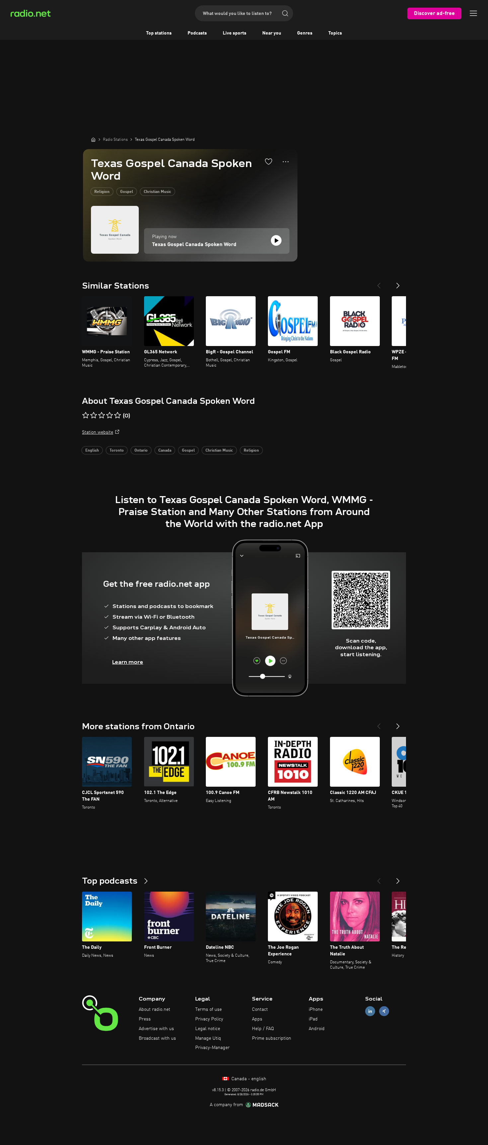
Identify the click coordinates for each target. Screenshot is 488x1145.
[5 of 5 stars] (118, 415)
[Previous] (379, 283)
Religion (102, 192)
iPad (313, 1019)
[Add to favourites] (268, 161)
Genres (304, 33)
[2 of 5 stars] (94, 415)
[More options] (285, 162)
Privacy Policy (209, 1019)
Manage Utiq (208, 1038)
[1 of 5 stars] (86, 415)
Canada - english (248, 1079)
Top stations (159, 33)
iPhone (316, 1009)
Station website (97, 432)
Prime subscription (271, 1038)
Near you (271, 33)
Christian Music (157, 192)
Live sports (234, 33)
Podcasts (197, 33)
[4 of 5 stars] (110, 415)
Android (317, 1028)
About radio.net (154, 1009)
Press (145, 1019)
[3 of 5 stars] (102, 415)
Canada (164, 451)
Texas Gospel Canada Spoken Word (194, 244)
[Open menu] (473, 13)
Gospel (126, 192)
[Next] (398, 283)
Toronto (117, 451)
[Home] (93, 139)
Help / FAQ (263, 1028)
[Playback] (276, 240)
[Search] (285, 13)
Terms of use (208, 1009)
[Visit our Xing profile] (384, 1011)
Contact (260, 1009)
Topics (335, 33)
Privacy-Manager (212, 1047)
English (92, 451)
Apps (257, 1019)
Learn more (127, 662)
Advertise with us (156, 1028)
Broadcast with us (157, 1038)
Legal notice (207, 1028)
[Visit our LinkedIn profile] (370, 1011)
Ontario (141, 451)
